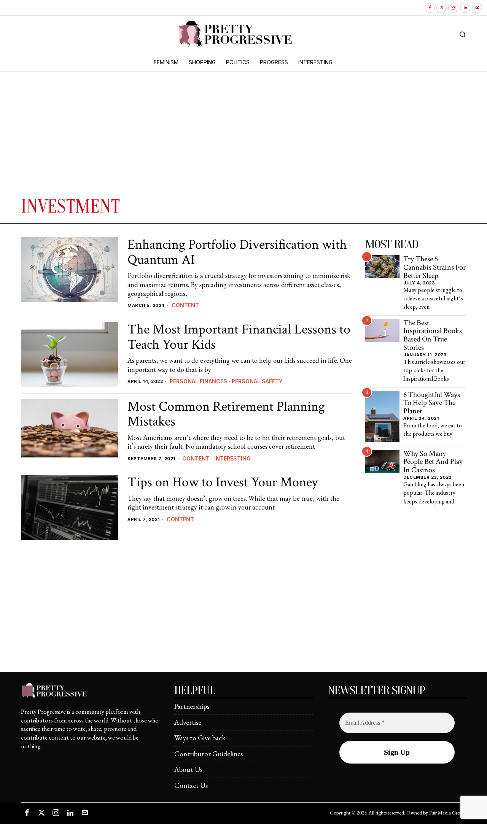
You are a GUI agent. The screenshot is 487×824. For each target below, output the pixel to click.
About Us (188, 769)
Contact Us (191, 785)
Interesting (232, 458)
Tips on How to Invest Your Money (222, 482)
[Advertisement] (135, 138)
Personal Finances (198, 381)
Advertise (187, 722)
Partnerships (191, 706)
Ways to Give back (200, 738)
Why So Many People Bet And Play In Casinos (433, 462)
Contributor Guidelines (208, 754)
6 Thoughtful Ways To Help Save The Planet (431, 403)
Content (185, 305)
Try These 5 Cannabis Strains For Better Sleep (434, 267)
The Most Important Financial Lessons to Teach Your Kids (238, 337)
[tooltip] (430, 8)
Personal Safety (257, 381)
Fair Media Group (447, 812)
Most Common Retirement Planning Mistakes (226, 414)
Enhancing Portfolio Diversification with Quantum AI (237, 252)
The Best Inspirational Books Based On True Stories (432, 335)
